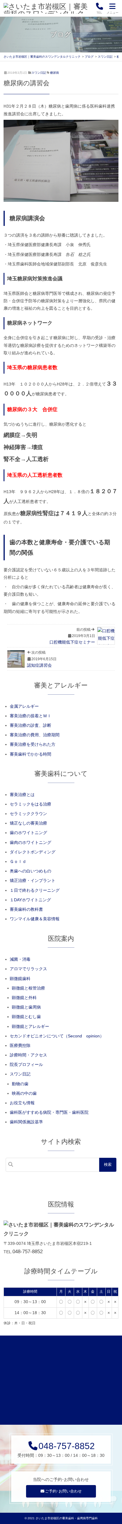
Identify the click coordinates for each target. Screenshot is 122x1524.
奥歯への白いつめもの (30, 871)
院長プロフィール (26, 1064)
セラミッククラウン (28, 813)
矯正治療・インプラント (32, 880)
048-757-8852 (27, 1251)
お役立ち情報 (22, 1102)
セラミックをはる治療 (30, 804)
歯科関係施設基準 (26, 1121)
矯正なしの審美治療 (28, 823)
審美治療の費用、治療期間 (35, 734)
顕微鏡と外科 (24, 997)
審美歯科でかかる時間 (30, 754)
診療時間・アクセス (28, 1055)
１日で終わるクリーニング (35, 890)
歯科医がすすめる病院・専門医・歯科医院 (49, 1112)
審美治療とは (22, 794)
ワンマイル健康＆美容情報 (35, 918)
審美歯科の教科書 (26, 909)
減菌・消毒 (20, 959)
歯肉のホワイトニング (30, 842)
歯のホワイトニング (28, 832)
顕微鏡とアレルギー (30, 1026)
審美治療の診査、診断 (30, 725)
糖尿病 (54, 72)
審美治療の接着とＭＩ (30, 715)
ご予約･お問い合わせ (63, 1491)
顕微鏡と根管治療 (28, 988)
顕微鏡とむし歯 (26, 1016)
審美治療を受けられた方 (32, 744)
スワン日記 (38, 72)
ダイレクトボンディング (32, 852)
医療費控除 (20, 1045)
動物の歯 (20, 1083)
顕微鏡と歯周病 (26, 1007)
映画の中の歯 (24, 1093)
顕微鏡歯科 (20, 978)
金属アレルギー (24, 706)
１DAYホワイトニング (30, 899)
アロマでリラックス (28, 968)
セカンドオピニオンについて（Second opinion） (57, 1036)
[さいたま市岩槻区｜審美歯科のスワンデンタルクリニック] (48, 8)
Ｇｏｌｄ (18, 861)
